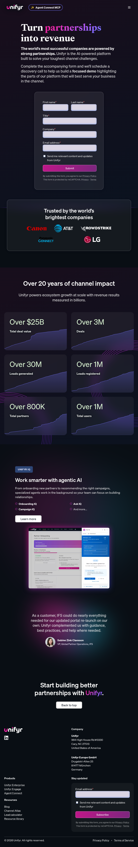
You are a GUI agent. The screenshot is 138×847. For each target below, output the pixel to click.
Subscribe (102, 814)
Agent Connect (13, 793)
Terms (93, 179)
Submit (69, 168)
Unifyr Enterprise (14, 785)
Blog (7, 806)
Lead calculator (13, 814)
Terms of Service (124, 840)
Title (46, 115)
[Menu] (129, 7)
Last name (77, 102)
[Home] (15, 7)
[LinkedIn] (6, 738)
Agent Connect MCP (48, 7)
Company (49, 129)
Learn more (28, 519)
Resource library (14, 819)
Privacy (85, 179)
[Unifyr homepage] (13, 730)
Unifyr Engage (12, 789)
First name (50, 102)
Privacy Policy (89, 176)
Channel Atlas (12, 810)
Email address (52, 142)
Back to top (69, 705)
